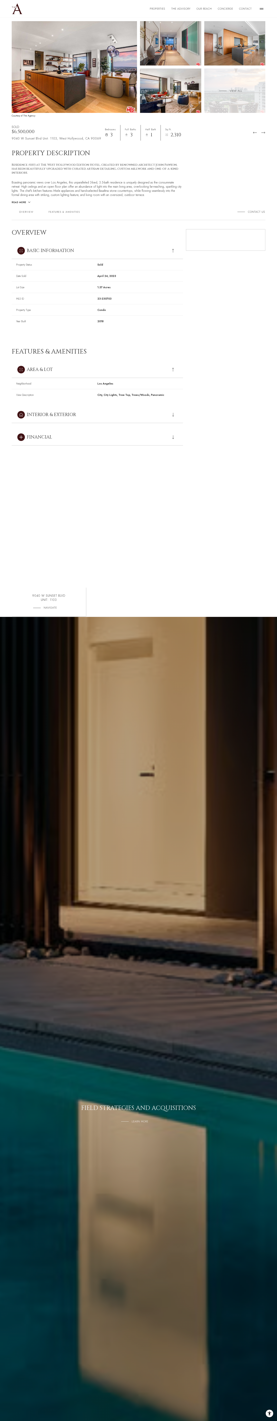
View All (236, 90)
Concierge (225, 9)
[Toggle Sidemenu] (261, 8)
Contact (245, 9)
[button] (255, 212)
